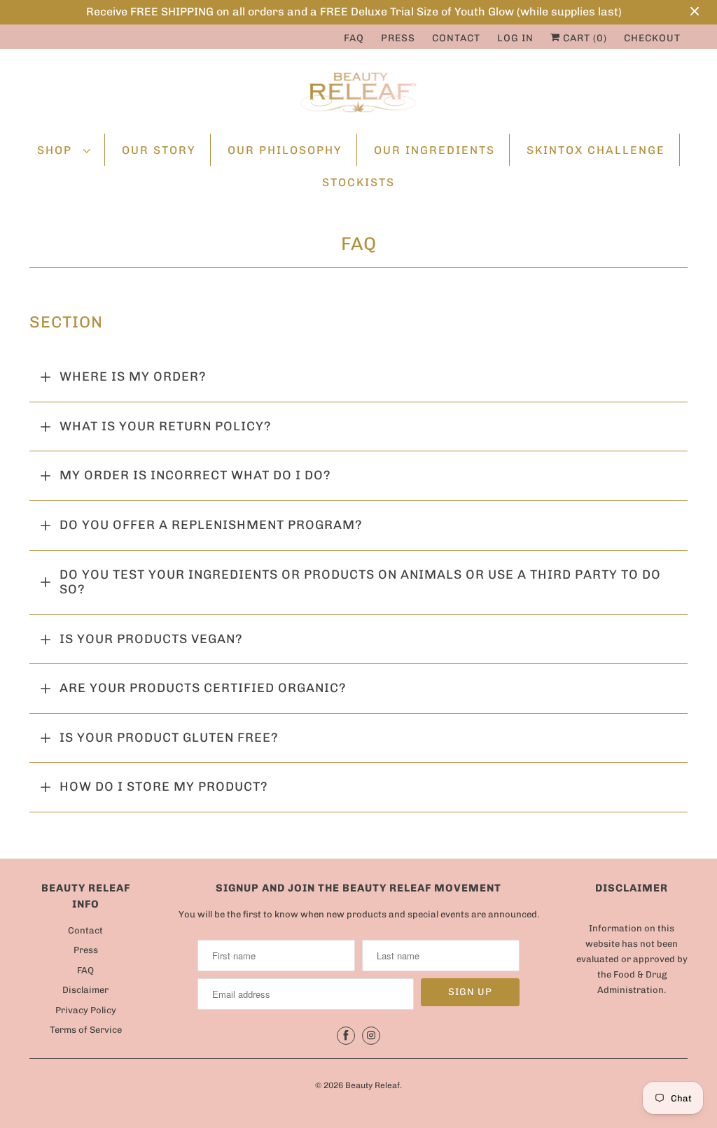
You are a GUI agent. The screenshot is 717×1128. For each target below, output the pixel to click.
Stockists (358, 182)
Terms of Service (86, 1029)
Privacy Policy (85, 1010)
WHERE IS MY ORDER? (133, 376)
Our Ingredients (434, 150)
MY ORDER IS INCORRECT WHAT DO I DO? (195, 475)
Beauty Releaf (372, 1085)
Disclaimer (85, 990)
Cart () (583, 38)
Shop (56, 150)
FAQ (354, 38)
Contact (456, 38)
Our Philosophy (285, 150)
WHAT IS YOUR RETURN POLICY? (166, 426)
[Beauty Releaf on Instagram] (371, 1036)
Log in (515, 38)
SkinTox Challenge (596, 150)
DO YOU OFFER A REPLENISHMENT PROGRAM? (211, 525)
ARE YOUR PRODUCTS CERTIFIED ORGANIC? (203, 688)
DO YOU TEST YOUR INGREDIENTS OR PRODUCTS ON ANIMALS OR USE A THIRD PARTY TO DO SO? (360, 582)
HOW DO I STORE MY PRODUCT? (164, 786)
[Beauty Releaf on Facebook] (346, 1036)
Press (398, 38)
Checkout (652, 38)
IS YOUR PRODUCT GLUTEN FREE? (169, 737)
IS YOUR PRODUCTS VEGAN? (151, 639)
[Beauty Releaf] (358, 95)
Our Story (159, 150)
